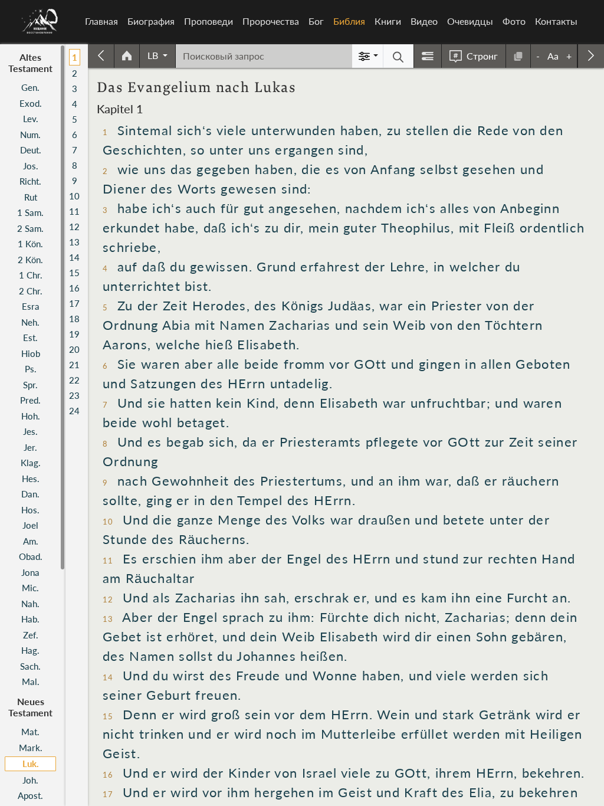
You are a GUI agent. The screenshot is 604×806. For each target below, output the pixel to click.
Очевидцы (470, 21)
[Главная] (40, 21)
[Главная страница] (126, 56)
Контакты (556, 21)
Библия (351, 21)
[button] (157, 55)
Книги (388, 21)
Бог (316, 21)
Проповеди (208, 21)
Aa (553, 55)
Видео (424, 21)
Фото (514, 21)
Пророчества (270, 21)
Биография (151, 21)
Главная (101, 21)
